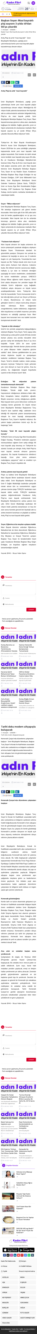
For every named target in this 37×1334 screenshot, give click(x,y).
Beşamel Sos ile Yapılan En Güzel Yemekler (25, 1218)
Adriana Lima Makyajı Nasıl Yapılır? (24, 1173)
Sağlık (21, 1329)
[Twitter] (8, 1255)
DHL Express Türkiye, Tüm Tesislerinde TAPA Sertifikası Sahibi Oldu (9, 1151)
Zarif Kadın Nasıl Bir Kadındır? (23, 1207)
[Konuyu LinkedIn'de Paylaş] (17, 82)
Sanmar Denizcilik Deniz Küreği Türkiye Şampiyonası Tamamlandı (26, 647)
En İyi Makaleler (6, 1329)
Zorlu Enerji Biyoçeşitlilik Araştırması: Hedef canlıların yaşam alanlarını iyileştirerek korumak (9, 704)
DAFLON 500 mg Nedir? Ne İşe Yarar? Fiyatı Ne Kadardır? (24, 1230)
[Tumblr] (32, 1255)
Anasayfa (5, 30)
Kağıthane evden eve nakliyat (18, 1331)
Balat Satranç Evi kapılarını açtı (7, 1123)
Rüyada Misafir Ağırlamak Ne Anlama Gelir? (24, 14)
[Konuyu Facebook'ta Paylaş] (3, 82)
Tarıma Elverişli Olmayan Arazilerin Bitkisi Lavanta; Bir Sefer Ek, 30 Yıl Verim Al (27, 1098)
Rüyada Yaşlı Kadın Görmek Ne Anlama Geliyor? (23, 1196)
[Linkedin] (15, 1255)
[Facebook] (4, 1255)
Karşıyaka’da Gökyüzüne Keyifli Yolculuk (25, 1151)
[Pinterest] (22, 1255)
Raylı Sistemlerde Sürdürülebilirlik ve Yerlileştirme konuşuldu (26, 1125)
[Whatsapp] (29, 1255)
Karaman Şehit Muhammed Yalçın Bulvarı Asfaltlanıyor (8, 673)
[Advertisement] (18, 564)
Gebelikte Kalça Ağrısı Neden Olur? (24, 1184)
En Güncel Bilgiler (29, 1329)
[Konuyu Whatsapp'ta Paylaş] (12, 82)
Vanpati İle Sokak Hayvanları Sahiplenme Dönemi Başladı (9, 1096)
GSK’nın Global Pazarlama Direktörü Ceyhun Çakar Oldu (26, 673)
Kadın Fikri (15, 1329)
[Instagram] (11, 1255)
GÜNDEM (12, 30)
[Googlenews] (25, 1255)
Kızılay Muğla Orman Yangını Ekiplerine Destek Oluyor (26, 701)
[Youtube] (18, 1255)
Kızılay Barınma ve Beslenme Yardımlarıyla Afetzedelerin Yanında (9, 647)
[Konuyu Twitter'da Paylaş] (8, 82)
